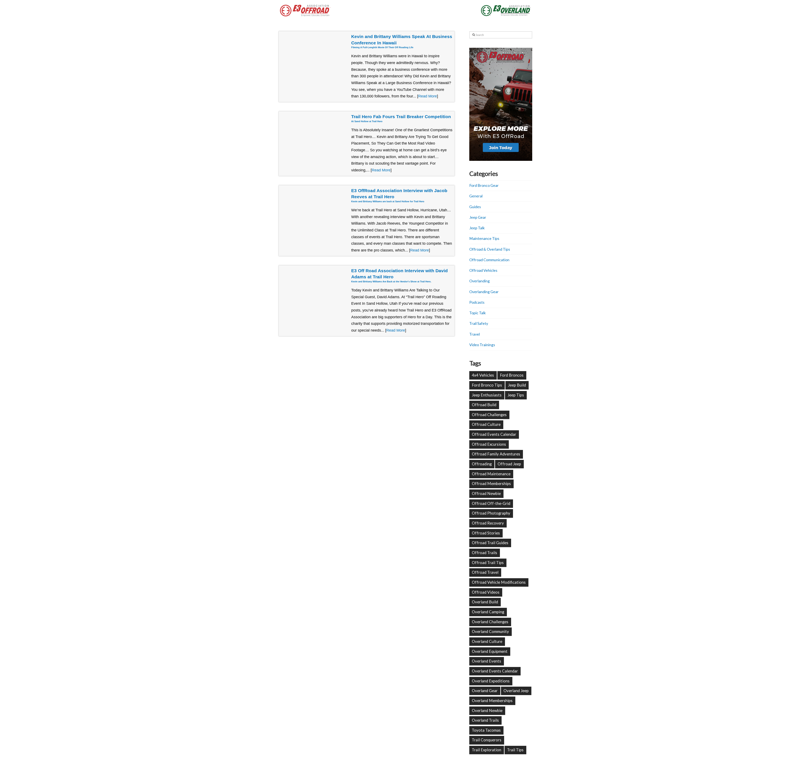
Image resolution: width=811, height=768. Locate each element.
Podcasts (476, 302)
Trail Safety (478, 323)
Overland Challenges (490, 621)
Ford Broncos (512, 375)
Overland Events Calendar (495, 671)
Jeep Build (517, 385)
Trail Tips (515, 750)
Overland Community (490, 631)
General (476, 196)
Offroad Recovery (488, 523)
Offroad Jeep (509, 464)
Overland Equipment (490, 651)
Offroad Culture (486, 424)
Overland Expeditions (491, 681)
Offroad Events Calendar (494, 434)
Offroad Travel (485, 572)
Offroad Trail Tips (488, 562)
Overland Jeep (516, 690)
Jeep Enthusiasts (487, 395)
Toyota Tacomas (486, 730)
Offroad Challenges (489, 414)
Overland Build (485, 602)
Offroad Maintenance (491, 473)
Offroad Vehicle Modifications (499, 582)
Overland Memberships (492, 700)
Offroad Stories (486, 533)
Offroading (482, 464)
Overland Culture (487, 641)
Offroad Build (484, 404)
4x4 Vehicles (483, 375)
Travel (474, 334)
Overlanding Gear (484, 292)
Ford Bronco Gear (484, 185)
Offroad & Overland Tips (489, 249)
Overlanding (479, 281)
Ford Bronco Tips (487, 385)
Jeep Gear (477, 217)
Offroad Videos (485, 592)
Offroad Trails (484, 552)
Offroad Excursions (489, 444)
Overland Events (486, 661)
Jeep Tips (516, 395)
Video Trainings (482, 345)
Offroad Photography (491, 513)
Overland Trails (485, 720)
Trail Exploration (486, 750)
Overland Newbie (487, 710)
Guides (475, 207)
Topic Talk (477, 313)
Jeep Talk (477, 228)
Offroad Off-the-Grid (491, 503)
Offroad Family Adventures (496, 454)
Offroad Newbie (486, 493)
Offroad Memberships (491, 483)
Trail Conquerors (486, 740)
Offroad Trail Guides (490, 542)
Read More (427, 96)
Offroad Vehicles (483, 270)
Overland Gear (485, 690)
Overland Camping (488, 611)
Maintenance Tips (484, 238)
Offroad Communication (489, 260)
